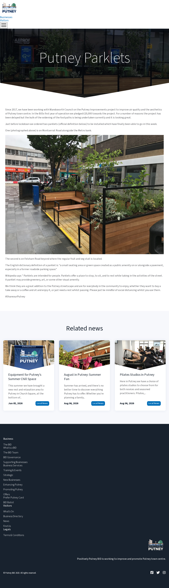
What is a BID (10, 448)
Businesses (6, 17)
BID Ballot (8, 502)
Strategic (8, 475)
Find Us (7, 526)
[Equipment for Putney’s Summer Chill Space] (28, 375)
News (6, 521)
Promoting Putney (13, 489)
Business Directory (13, 516)
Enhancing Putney (12, 484)
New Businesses (11, 480)
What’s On (8, 511)
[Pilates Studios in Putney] (140, 375)
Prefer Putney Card (13, 497)
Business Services (12, 465)
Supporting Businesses (15, 462)
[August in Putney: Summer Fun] (84, 375)
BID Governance (12, 457)
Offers (6, 494)
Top (161, 580)
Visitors (4, 20)
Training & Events (12, 470)
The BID (7, 444)
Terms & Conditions (13, 535)
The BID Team (10, 452)
